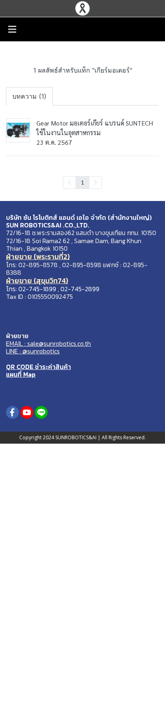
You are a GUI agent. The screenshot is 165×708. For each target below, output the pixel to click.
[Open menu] (12, 29)
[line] (41, 412)
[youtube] (26, 412)
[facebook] (12, 412)
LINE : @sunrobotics (33, 351)
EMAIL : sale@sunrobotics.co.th (48, 343)
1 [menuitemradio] (82, 182)
